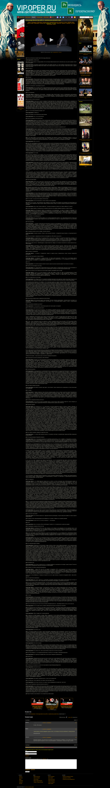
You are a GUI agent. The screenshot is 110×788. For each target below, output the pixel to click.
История (54, 23)
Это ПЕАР (73, 23)
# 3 (76, 737)
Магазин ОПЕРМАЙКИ (20, 76)
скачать (60, 52)
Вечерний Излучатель (54, 22)
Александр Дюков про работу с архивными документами (43, 20)
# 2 (76, 729)
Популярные (34, 22)
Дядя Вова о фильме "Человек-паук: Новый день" (85, 54)
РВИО (86, 166)
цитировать (49, 722)
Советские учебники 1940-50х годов (20, 108)
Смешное (64, 23)
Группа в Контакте (51, 779)
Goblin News (39, 22)
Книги (73, 22)
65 (85, 114)
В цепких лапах (46, 22)
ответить (44, 722)
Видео (33, 17)
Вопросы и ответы (63, 22)
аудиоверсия (55, 52)
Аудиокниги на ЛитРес (67, 777)
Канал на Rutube (37, 777)
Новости (21, 17)
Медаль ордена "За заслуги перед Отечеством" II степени (85, 140)
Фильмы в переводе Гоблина (68, 776)
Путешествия (42, 23)
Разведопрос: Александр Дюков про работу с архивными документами (44, 713)
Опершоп (21, 782)
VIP (52, 17)
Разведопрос (48, 23)
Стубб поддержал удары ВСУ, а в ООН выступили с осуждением (85, 86)
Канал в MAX (50, 777)
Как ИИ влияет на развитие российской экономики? (85, 75)
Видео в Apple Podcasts (38, 780)
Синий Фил (59, 23)
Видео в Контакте (37, 776)
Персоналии (49, 24)
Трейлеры (68, 23)
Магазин (46, 17)
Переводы (40, 17)
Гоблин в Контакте (51, 780)
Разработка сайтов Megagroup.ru (69, 779)
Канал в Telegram (51, 776)
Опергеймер (36, 23)
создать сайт (70, 717)
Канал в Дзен (36, 779)
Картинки (28, 17)
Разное (54, 24)
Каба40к (69, 22)
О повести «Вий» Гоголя (85, 64)
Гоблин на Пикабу (51, 782)
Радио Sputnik (50, 783)
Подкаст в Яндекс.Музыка (38, 782)
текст (52, 52)
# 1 (76, 722)
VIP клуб (20, 783)
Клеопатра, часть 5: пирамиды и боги (85, 97)
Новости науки (30, 23)
